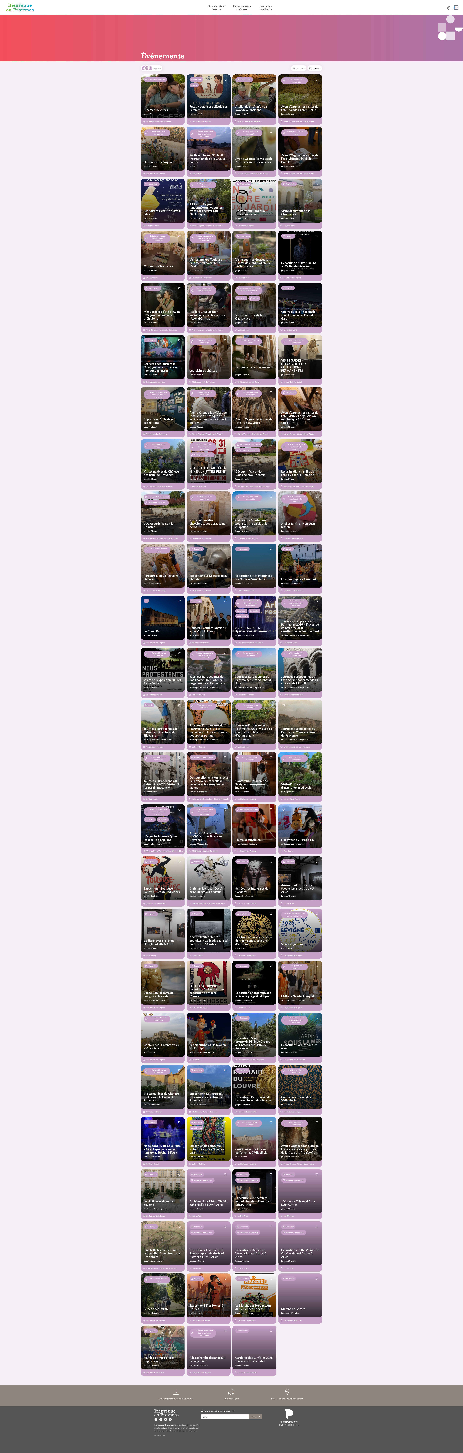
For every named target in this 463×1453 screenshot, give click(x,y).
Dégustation (153, 184)
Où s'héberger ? (231, 1398)
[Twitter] (165, 1419)
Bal (146, 601)
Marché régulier (243, 1278)
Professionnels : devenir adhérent (287, 1398)
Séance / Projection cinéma (155, 79)
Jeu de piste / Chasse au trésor (296, 133)
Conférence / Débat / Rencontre (250, 758)
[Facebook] (155, 1419)
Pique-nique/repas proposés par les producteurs (294, 915)
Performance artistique (249, 809)
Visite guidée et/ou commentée (296, 80)
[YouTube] (170, 1419)
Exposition (290, 236)
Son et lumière (196, 79)
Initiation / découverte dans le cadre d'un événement (204, 134)
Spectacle (149, 705)
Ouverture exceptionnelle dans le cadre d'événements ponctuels (249, 290)
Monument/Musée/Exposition (251, 445)
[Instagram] (160, 1419)
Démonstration (246, 80)
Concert (289, 549)
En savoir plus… (160, 1436)
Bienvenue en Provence (20, 7)
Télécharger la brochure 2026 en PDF (176, 1398)
